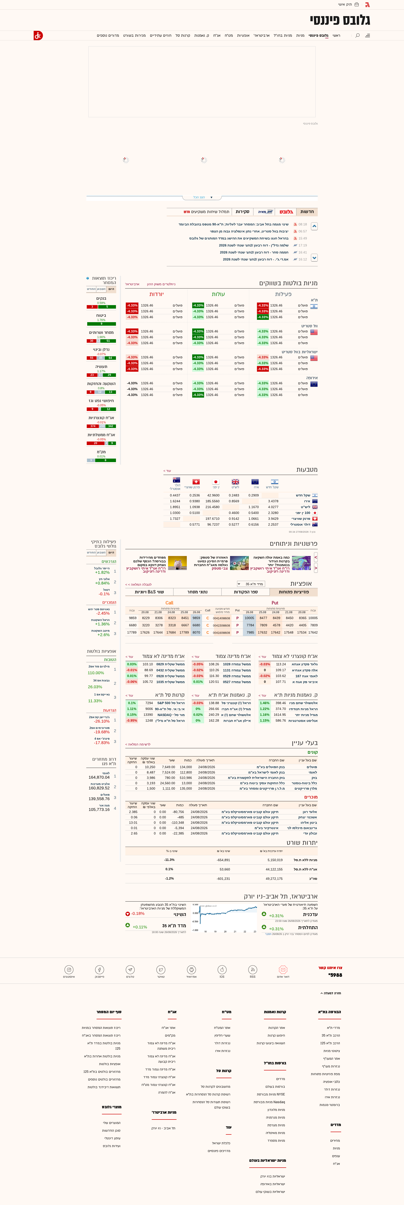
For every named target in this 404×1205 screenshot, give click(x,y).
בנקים (101, 298)
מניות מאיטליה (275, 1133)
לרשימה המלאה (139, 744)
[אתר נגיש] (38, 35)
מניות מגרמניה (275, 1117)
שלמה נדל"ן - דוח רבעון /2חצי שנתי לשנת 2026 (254, 245)
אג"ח (336, 1164)
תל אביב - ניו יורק (163, 1128)
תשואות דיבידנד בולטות (104, 1087)
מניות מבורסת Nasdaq (269, 1102)
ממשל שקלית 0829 (170, 664)
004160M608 (222, 633)
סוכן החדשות (111, 1130)
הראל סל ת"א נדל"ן (170, 721)
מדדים (280, 1079)
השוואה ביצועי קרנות (271, 1043)
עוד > (262, 657)
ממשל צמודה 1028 (237, 664)
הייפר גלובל (102, 568)
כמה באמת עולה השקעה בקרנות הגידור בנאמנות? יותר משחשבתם (271, 561)
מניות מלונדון (276, 1110)
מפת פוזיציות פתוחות (325, 1074)
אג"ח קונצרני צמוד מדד (159, 1077)
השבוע (101, 289)
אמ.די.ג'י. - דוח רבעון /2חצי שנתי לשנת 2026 (256, 259)
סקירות (242, 211)
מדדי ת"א (333, 1028)
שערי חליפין (222, 1035)
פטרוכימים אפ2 (100, 728)
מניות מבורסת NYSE (271, 1094)
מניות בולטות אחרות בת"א (102, 1056)
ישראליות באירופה (272, 1184)
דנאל (106, 590)
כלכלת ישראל (221, 1143)
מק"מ (101, 451)
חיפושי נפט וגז (101, 400)
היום (111, 289)
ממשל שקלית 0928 (170, 676)
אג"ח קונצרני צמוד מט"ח (158, 1085)
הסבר (268, 934)
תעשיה (101, 366)
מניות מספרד (276, 1140)
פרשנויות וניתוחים (294, 544)
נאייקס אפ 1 (102, 694)
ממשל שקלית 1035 (170, 682)
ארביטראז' (132, 284)
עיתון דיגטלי (112, 1138)
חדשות (307, 211)
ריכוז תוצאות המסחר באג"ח (101, 1035)
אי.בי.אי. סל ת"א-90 (170, 709)
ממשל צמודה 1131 (237, 670)
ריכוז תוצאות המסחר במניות (101, 1028)
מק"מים (170, 1035)
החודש (91, 289)
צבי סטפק (220, 568)
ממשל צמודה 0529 (237, 676)
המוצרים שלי (111, 1123)
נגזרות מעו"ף (331, 1066)
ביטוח (101, 315)
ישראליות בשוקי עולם (270, 1192)
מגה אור (104, 805)
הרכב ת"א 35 (331, 1035)
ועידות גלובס (111, 1146)
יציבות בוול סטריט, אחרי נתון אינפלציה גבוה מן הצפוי (249, 231)
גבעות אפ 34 (101, 680)
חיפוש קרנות (276, 1035)
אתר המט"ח (222, 1028)
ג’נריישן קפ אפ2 (99, 717)
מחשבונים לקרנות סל (215, 1086)
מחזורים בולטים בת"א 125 (101, 1072)
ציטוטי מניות (332, 1051)
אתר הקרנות (276, 1028)
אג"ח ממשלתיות (101, 434)
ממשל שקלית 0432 (170, 670)
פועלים (105, 794)
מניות (336, 1148)
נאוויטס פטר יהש (99, 609)
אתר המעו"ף (331, 1058)
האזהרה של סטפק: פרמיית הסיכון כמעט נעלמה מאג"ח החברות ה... (211, 561)
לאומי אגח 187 (307, 676)
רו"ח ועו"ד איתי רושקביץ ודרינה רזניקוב (270, 570)
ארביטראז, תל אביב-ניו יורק (281, 896)
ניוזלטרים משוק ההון (161, 284)
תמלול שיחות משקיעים (209, 212)
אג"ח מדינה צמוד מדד (160, 1069)
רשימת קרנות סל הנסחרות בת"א (208, 1094)
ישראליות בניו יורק (272, 1176)
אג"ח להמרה (166, 1092)
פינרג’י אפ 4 (102, 738)
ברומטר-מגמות (330, 1105)
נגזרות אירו (332, 1097)
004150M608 (222, 625)
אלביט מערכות (100, 784)
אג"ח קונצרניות (101, 417)
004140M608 (222, 618)
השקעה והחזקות (101, 383)
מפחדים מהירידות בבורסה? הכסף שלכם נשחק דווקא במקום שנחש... (149, 561)
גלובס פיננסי (340, 20)
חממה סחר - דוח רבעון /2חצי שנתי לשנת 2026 (254, 252)
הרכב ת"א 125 (330, 1043)
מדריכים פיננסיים (219, 1151)
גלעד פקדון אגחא (305, 664)
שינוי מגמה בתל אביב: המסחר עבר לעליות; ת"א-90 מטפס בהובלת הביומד (234, 224)
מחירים (335, 1140)
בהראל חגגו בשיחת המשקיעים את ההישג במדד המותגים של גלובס (239, 238)
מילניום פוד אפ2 (99, 666)
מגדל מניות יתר (306, 715)
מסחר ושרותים (101, 332)
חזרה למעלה (332, 993)
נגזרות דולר (332, 1089)
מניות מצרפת (276, 1125)
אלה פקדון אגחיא (305, 670)
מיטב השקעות (100, 630)
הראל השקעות (100, 620)
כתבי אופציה (331, 1082)
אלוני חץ (104, 579)
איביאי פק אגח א (305, 682)
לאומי (106, 773)
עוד (168, 471)
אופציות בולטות (109, 1064)
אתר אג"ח (168, 1028)
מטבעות (307, 470)
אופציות (301, 584)
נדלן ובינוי (101, 349)
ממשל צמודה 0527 (237, 682)
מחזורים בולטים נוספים (104, 1079)
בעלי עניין (305, 743)
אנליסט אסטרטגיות (303, 721)
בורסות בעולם (275, 1086)
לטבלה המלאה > (140, 584)
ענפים (336, 1156)
